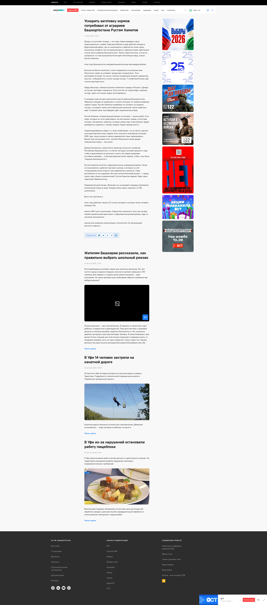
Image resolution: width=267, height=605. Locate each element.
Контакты (55, 562)
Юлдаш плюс (106, 2)
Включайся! (167, 570)
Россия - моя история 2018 (173, 575)
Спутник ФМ (78, 2)
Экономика (135, 10)
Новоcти (54, 2)
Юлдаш (92, 2)
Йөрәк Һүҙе (167, 554)
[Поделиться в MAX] (99, 235)
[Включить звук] (145, 317)
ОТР (108, 588)
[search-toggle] (212, 10)
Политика (171, 10)
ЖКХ (162, 10)
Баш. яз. (196, 10)
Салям (144, 2)
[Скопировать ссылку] (116, 235)
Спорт (156, 10)
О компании (56, 551)
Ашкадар (121, 2)
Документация (57, 575)
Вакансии (55, 556)
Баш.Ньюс (55, 546)
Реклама (55, 580)
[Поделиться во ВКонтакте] (103, 235)
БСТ (65, 2)
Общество (124, 10)
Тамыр (133, 2)
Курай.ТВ (157, 2)
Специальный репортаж (107, 10)
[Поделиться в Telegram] (111, 235)
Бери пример (167, 564)
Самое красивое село (171, 559)
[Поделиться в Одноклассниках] (107, 235)
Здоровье (147, 10)
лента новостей (87, 10)
